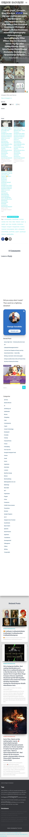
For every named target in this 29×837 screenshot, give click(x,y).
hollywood (15, 794)
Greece (6, 455)
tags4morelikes (10, 234)
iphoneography (10, 229)
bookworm (5, 792)
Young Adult (7, 552)
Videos (5, 546)
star (11, 804)
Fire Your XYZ (7, 449)
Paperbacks (7, 493)
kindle (25, 797)
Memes (6, 476)
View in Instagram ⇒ (6, 98)
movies (11, 799)
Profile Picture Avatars (9, 505)
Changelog (6, 417)
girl (7, 794)
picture (17, 802)
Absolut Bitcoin (7, 402)
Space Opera (7, 525)
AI (4, 405)
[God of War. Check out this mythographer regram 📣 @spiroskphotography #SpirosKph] (14, 720)
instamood (3, 229)
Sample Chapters (8, 514)
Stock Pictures (7, 531)
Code (5, 420)
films (25, 792)
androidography (8, 219)
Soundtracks (7, 522)
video (14, 804)
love (2, 800)
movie (8, 800)
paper (19, 799)
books (2, 792)
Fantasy (6, 437)
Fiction (5, 443)
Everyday (6, 435)
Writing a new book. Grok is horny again (13, 355)
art (10, 790)
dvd (18, 792)
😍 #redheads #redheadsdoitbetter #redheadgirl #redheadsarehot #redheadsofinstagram (14, 633)
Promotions (7, 508)
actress (6, 790)
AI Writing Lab (7, 408)
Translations (7, 537)
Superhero (6, 534)
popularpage (23, 231)
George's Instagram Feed (13, 216)
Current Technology (8, 429)
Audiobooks (7, 411)
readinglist (3, 804)
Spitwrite (6, 528)
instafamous (20, 224)
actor (2, 790)
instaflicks (23, 794)
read (20, 802)
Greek (5, 458)
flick (2, 794)
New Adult (6, 487)
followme (18, 221)
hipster (22, 221)
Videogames (7, 543)
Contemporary (7, 423)
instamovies (21, 797)
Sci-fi (5, 517)
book (25, 790)
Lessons (6, 470)
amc (8, 790)
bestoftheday (15, 219)
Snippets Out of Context (9, 520)
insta (10, 224)
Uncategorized (7, 540)
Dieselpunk (6, 432)
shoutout (3, 234)
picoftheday (12, 231)
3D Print (6, 399)
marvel (5, 799)
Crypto (5, 426)
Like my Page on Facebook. (7, 783)
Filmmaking (7, 446)
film (23, 792)
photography (21, 229)
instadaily (14, 224)
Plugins (6, 496)
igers (7, 224)
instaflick (19, 794)
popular (17, 231)
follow (13, 221)
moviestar (15, 799)
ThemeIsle (19, 828)
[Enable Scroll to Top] (26, 834)
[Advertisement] (14, 574)
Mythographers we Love (9, 481)
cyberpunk (14, 792)
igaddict (3, 224)
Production (6, 502)
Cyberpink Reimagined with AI (11, 347)
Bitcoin (5, 414)
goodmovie (10, 794)
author (12, 790)
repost (7, 804)
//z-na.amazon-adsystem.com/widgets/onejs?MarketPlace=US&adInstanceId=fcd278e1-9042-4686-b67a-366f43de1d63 (14, 834)
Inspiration (6, 464)
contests (3, 221)
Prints (5, 499)
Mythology (6, 484)
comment (21, 219)
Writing (6, 549)
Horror (5, 461)
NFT (5, 490)
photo (16, 229)
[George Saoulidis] (13, 2)
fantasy (20, 792)
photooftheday (4, 231)
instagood (3, 226)
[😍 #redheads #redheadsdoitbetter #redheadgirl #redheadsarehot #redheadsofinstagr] (14, 617)
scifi (9, 804)
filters (10, 221)
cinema (10, 792)
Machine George (8, 473)
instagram (9, 226)
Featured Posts (7, 440)
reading (22, 802)
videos (16, 804)
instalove (22, 226)
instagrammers (15, 226)
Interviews (6, 467)
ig (25, 221)
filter (7, 221)
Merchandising (7, 479)
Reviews (6, 511)
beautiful (16, 790)
